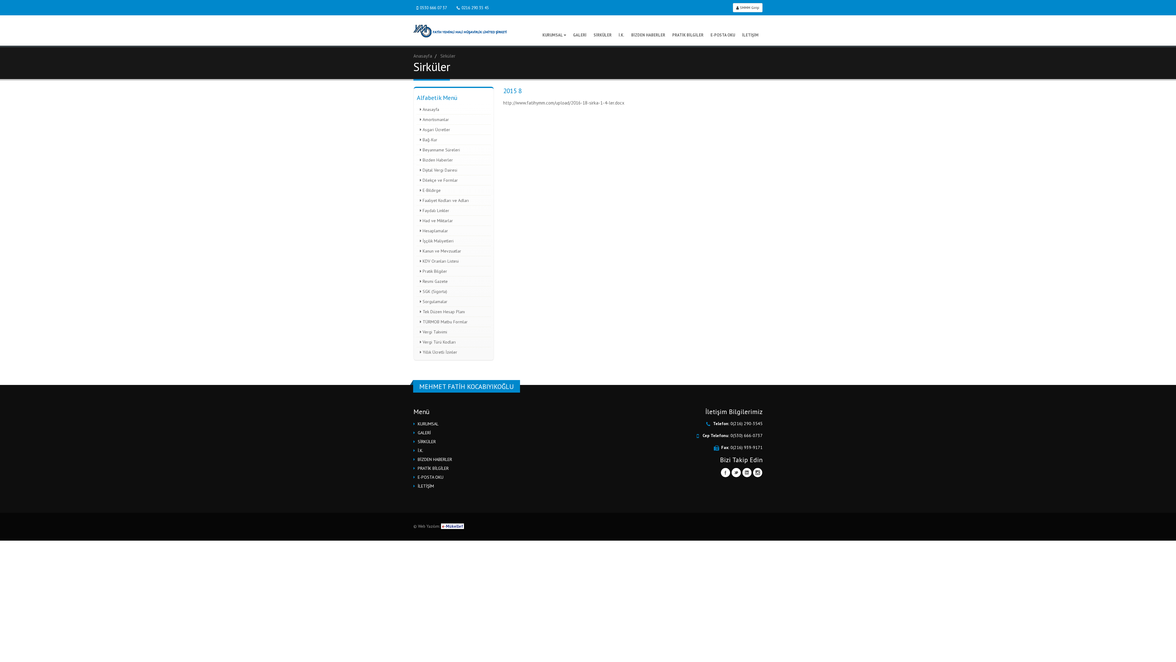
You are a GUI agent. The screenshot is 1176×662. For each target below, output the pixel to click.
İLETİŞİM (750, 35)
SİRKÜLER (603, 35)
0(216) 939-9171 (746, 447)
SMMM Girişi (749, 7)
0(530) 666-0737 (746, 435)
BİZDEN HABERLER (648, 35)
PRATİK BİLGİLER (687, 35)
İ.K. (621, 35)
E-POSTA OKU (722, 35)
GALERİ (579, 35)
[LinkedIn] (747, 472)
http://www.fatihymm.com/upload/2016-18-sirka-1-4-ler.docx (563, 103)
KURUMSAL (552, 35)
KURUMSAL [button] (428, 424)
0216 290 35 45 (475, 7)
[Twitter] (736, 472)
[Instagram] (757, 472)
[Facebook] (725, 472)
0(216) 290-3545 (746, 423)
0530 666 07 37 (433, 7)
